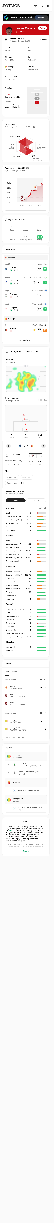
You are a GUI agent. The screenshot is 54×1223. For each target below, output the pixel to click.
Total (16, 500)
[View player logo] (9, 31)
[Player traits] (34, 127)
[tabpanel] (25, 705)
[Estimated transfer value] (27, 168)
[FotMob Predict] (26, 17)
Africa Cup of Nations (26, 772)
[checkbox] (40, 400)
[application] (30, 192)
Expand (26, 851)
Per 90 (36, 500)
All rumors (43, 39)
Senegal (11, 67)
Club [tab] (7, 671)
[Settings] (48, 5)
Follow (42, 28)
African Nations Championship (23, 765)
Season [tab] (14, 671)
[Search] (41, 5)
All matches (24, 340)
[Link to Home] (11, 5)
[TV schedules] (35, 5)
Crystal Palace (18, 41)
